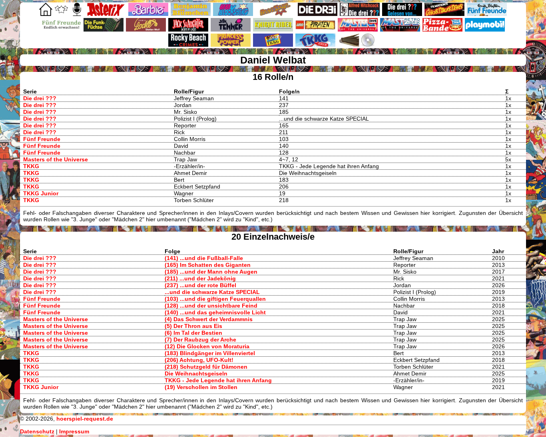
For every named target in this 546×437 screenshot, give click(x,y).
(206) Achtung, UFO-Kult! (199, 360)
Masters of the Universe (55, 159)
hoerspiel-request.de (84, 418)
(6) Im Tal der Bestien (193, 333)
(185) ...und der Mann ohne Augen (211, 271)
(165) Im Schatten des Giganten (208, 265)
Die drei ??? (39, 98)
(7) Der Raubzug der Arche (200, 339)
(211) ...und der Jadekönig (200, 278)
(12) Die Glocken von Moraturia (207, 346)
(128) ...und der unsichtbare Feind (211, 305)
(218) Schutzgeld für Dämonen (206, 367)
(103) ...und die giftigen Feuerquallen (215, 299)
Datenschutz (37, 431)
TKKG (31, 166)
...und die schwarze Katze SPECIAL (212, 292)
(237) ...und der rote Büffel (200, 285)
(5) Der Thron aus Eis (193, 326)
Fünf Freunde (41, 139)
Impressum (74, 431)
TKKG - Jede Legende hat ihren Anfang (218, 380)
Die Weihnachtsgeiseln (196, 373)
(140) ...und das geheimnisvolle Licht (215, 312)
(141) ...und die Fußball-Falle (204, 258)
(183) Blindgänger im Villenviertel (210, 353)
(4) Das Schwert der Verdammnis (209, 319)
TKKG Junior (40, 193)
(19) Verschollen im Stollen (201, 387)
